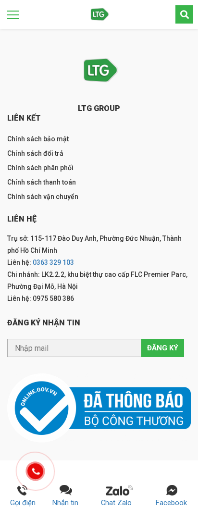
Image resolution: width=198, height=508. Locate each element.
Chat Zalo (119, 502)
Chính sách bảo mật (38, 139)
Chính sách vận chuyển (42, 196)
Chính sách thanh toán (41, 182)
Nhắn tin (65, 502)
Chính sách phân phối (40, 168)
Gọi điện (23, 502)
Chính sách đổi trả (35, 153)
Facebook (171, 502)
